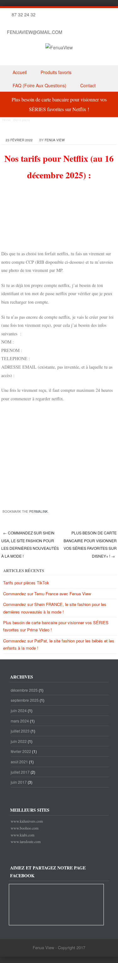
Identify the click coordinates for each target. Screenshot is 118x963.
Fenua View (55, 140)
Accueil (20, 72)
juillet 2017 (20, 772)
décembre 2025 (24, 690)
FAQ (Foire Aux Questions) (39, 85)
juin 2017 (19, 782)
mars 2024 (20, 720)
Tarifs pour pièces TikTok (26, 583)
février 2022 (21, 751)
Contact (88, 85)
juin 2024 (19, 710)
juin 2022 (19, 741)
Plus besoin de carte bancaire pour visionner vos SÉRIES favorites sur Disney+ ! (90, 544)
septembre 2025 (25, 700)
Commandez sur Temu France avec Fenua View (47, 594)
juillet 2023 (20, 730)
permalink (38, 511)
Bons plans (22, 120)
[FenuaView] (59, 47)
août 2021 (19, 761)
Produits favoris (56, 72)
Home (6, 120)
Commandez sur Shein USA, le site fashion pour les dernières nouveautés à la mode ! (30, 544)
